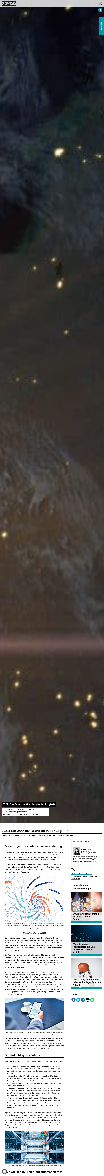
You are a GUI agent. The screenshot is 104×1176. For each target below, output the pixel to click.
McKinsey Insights (15, 1088)
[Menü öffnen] (100, 3)
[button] (4, 1171)
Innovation (76, 879)
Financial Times (16, 1083)
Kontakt (101, 26)
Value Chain (92, 876)
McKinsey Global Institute (22, 865)
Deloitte (10, 1098)
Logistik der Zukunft (44, 835)
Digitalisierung (63, 835)
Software (75, 874)
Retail (72, 835)
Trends (55, 835)
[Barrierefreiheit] (100, 10)
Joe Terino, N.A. (14, 1066)
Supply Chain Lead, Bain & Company (34, 1066)
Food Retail (32, 835)
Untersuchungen (30, 982)
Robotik (82, 874)
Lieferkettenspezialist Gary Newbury (21, 1076)
